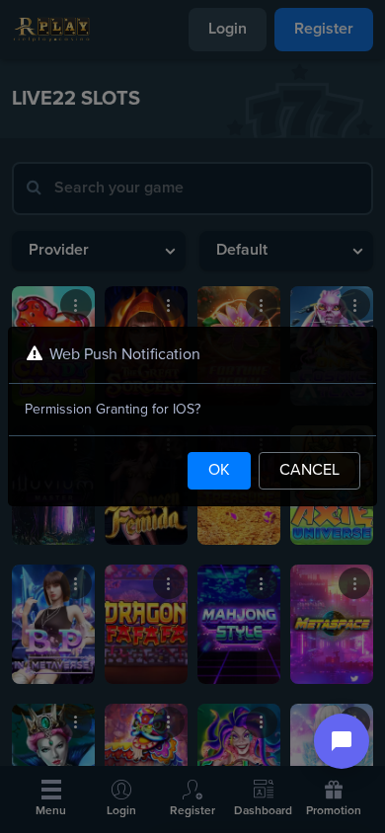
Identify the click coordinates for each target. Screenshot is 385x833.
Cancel (309, 471)
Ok (219, 471)
